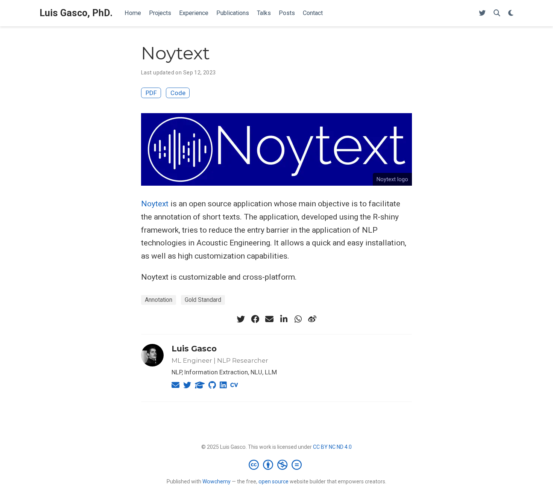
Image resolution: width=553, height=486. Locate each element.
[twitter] (240, 319)
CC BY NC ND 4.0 (332, 447)
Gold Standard (203, 299)
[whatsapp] (298, 319)
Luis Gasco (194, 348)
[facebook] (255, 319)
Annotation (158, 299)
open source (273, 481)
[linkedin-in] (283, 319)
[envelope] (269, 319)
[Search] (497, 13)
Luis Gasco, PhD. (76, 13)
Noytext (155, 203)
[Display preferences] (511, 13)
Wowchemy (216, 481)
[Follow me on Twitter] (482, 13)
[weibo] (312, 319)
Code (177, 93)
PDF (151, 93)
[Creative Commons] (277, 464)
